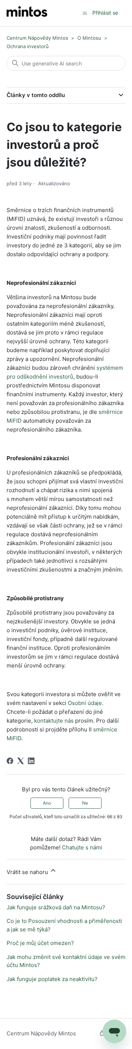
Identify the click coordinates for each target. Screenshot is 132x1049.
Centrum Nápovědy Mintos (37, 38)
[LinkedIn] (31, 761)
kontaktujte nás (54, 720)
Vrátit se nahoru (28, 872)
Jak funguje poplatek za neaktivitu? (52, 978)
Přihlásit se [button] (105, 13)
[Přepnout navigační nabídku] (84, 13)
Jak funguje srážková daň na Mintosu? (56, 907)
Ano (47, 803)
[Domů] (27, 13)
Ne (85, 803)
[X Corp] (20, 761)
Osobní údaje (85, 702)
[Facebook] (10, 761)
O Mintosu (89, 38)
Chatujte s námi (82, 847)
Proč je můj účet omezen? (40, 942)
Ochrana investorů (28, 46)
